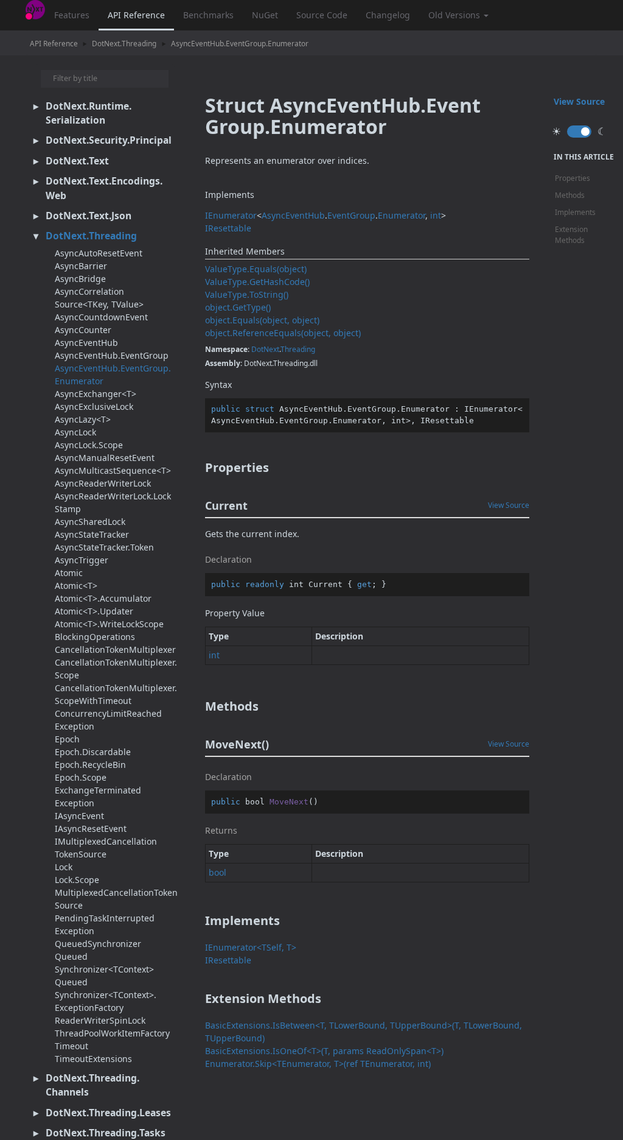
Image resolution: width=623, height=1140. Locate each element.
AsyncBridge (80, 278)
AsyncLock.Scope (89, 445)
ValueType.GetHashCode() (257, 281)
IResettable (228, 228)
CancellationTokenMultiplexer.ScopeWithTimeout (116, 694)
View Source (508, 505)
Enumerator (401, 215)
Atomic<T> (76, 585)
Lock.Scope (77, 879)
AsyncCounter (83, 330)
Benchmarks (208, 15)
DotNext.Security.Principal (109, 140)
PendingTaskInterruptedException (105, 924)
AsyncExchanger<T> (95, 393)
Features (71, 15)
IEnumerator (231, 215)
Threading (297, 349)
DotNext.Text (77, 160)
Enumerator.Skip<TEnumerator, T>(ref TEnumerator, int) (318, 1063)
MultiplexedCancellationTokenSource (116, 899)
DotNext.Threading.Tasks (105, 1132)
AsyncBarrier (81, 266)
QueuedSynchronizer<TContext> (104, 963)
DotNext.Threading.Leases (108, 1112)
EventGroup (351, 215)
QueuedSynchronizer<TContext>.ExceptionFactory (105, 994)
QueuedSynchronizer (98, 943)
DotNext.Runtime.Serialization (88, 113)
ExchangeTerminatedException (98, 796)
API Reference (136, 15)
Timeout (71, 1046)
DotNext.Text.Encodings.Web (104, 188)
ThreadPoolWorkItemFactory (112, 1033)
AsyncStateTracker (92, 534)
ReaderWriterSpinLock (100, 1020)
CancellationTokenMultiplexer (115, 649)
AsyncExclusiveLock (94, 406)
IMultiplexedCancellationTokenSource (106, 848)
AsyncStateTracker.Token (104, 547)
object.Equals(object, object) (262, 320)
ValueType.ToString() (246, 294)
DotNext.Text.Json (88, 215)
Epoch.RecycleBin (90, 764)
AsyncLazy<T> (83, 419)
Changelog (388, 15)
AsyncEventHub (86, 342)
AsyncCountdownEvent (101, 317)
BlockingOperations (95, 636)
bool (217, 872)
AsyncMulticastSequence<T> (113, 470)
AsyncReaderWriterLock (103, 483)
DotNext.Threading (124, 43)
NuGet (265, 15)
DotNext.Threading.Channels (92, 1085)
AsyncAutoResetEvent (98, 253)
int (435, 215)
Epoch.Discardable (93, 752)
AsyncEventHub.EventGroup (112, 355)
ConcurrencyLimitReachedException (108, 720)
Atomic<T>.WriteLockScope (109, 624)
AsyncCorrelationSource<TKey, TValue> (99, 298)
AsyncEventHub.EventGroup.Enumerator (239, 43)
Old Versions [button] (455, 15)
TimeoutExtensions (93, 1058)
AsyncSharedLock (90, 521)
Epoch (67, 739)
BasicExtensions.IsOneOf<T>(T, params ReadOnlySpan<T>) (324, 1051)
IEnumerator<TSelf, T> (250, 947)
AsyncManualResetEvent (105, 457)
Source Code (321, 15)
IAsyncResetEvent (91, 828)
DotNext (265, 349)
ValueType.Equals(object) (256, 269)
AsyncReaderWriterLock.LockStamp (113, 502)
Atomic (69, 573)
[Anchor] (197, 468)
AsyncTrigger (81, 560)
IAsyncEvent (79, 816)
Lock (63, 867)
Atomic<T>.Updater (94, 611)
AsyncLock (75, 432)
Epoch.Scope (80, 777)
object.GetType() (238, 307)
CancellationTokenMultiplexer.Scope (116, 668)
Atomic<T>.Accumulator (103, 598)
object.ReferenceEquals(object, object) (283, 333)
